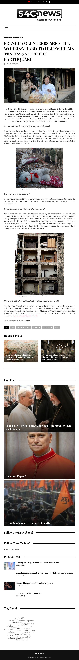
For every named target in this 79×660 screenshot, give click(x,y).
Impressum (39, 653)
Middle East (36, 327)
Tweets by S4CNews (11, 549)
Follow (38, 2)
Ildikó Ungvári (12, 64)
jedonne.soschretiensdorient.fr (25, 316)
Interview (8, 37)
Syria (56, 327)
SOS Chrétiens (47, 327)
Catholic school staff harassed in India (27, 523)
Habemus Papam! (15, 476)
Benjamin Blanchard (23, 327)
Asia (13, 327)
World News (18, 37)
